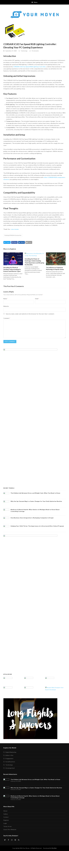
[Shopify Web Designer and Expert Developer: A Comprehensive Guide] (55, 688)
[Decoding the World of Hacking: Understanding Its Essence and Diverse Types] (13, 258)
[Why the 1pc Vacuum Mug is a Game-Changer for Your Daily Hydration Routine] (28, 681)
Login (5, 823)
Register (6, 820)
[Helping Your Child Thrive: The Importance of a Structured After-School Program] (28, 691)
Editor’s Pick (9, 755)
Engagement (9, 758)
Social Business (10, 761)
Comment (6, 318)
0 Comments (35, 51)
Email (37, 298)
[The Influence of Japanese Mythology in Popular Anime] (55, 258)
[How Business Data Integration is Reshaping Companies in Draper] (7, 691)
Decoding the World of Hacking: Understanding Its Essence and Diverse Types (12, 269)
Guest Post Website (9, 829)
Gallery (5, 814)
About (5, 811)
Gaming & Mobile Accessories (12, 235)
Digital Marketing (10, 752)
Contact (6, 817)
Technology (24, 51)
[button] (34, 2)
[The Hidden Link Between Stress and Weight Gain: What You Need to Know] (7, 681)
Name (5, 298)
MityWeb (54, 848)
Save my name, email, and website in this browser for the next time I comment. (30, 314)
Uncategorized (10, 768)
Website (6, 306)
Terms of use (7, 826)
